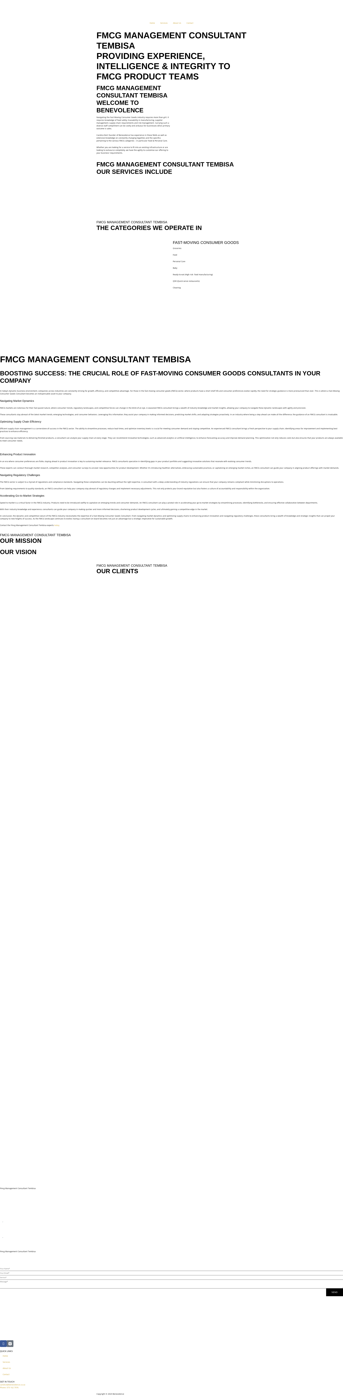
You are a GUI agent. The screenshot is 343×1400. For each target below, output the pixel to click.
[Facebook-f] (3, 1343)
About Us (177, 23)
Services (164, 23)
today (56, 525)
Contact (190, 23)
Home (152, 23)
